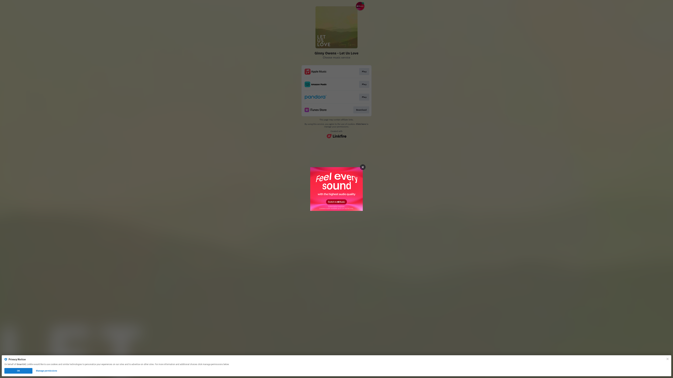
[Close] (667, 359)
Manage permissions (46, 371)
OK (18, 371)
